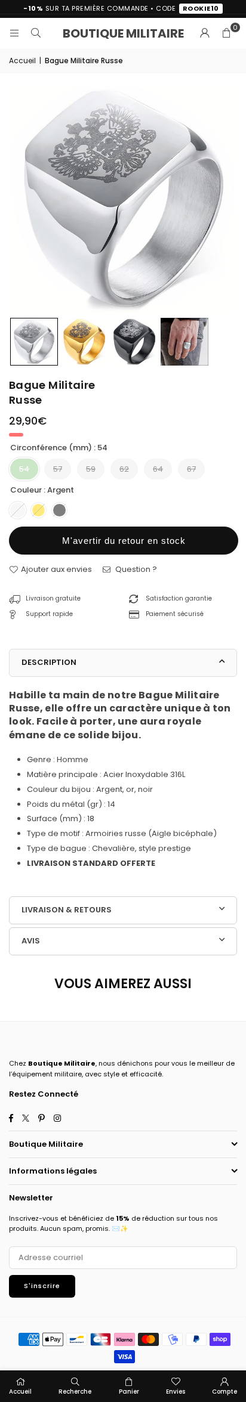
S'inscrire (42, 1285)
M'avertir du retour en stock (124, 541)
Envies (175, 1391)
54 (24, 469)
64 (158, 469)
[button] (226, 33)
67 (191, 469)
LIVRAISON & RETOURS (66, 909)
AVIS (30, 940)
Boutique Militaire (123, 33)
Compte (224, 1391)
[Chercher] (36, 33)
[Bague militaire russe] (34, 341)
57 (57, 469)
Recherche (75, 1391)
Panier (129, 1391)
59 (91, 469)
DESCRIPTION (48, 662)
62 (124, 469)
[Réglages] (205, 33)
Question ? (135, 569)
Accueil (22, 60)
